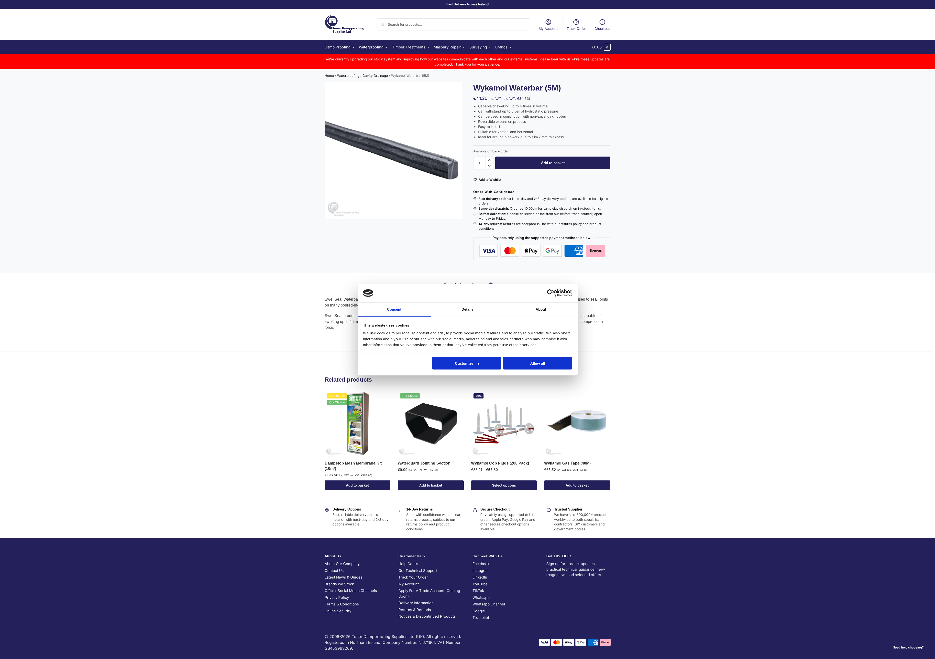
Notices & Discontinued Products (427, 616)
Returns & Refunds (414, 609)
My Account (548, 28)
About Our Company (342, 563)
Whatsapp (481, 597)
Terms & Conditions (342, 604)
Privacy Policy (337, 597)
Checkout (602, 28)
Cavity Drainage (375, 76)
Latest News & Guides (344, 577)
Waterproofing (348, 76)
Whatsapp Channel (489, 604)
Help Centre (408, 563)
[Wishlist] (383, 398)
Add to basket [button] (357, 485)
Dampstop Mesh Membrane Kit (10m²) (353, 466)
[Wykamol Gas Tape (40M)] (577, 424)
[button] (601, 47)
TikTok (478, 590)
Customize (464, 363)
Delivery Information (416, 603)
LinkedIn (480, 577)
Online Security (338, 611)
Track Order (576, 28)
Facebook (481, 563)
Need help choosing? (908, 647)
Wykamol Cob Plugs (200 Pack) (500, 463)
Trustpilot (481, 617)
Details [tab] (467, 309)
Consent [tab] (394, 309)
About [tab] (541, 309)
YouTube (480, 584)
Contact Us (334, 570)
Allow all (537, 363)
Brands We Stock (339, 584)
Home (329, 76)
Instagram (481, 570)
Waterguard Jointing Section (424, 463)
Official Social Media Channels (351, 590)
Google (479, 611)
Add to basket (553, 163)
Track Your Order (413, 577)
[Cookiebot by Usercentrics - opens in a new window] (550, 293)
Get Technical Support (417, 570)
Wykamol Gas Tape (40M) (567, 463)
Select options (504, 485)
